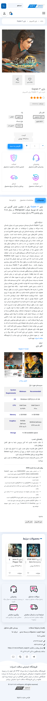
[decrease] (43, 146)
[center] (3, 6)
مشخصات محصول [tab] (26, 200)
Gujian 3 (35, 207)
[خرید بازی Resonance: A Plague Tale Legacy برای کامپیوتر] (15, 550)
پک (22, 112)
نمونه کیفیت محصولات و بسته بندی (32, 632)
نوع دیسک (19, 121)
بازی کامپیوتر (33, 21)
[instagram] (27, 657)
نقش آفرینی (28, 522)
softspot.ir (20, 684)
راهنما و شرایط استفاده (37, 628)
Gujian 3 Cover (24, 349)
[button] (37, 559)
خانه (41, 21)
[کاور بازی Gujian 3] (23, 365)
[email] (13, 657)
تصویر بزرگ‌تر (23, 381)
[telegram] (33, 657)
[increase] (26, 146)
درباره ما (15, 632)
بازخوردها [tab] (12, 200)
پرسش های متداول (11, 628)
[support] (20, 657)
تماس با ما (41, 636)
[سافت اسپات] (23, 688)
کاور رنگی (41, 112)
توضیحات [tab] (40, 200)
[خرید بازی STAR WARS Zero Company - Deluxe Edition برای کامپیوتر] (33, 550)
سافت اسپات (39, 338)
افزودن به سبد (15, 146)
